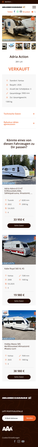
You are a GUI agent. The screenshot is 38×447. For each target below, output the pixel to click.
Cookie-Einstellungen (11, 438)
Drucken (27, 12)
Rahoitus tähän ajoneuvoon (11, 123)
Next (33, 28)
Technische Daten (12, 113)
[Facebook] (14, 11)
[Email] (21, 11)
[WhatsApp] (18, 11)
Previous (4, 28)
